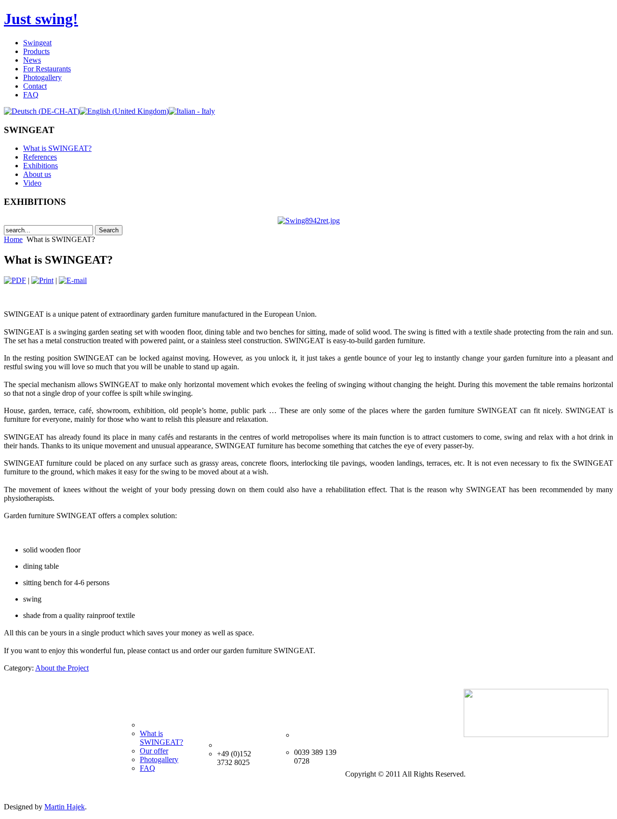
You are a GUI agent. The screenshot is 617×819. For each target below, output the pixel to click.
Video (32, 183)
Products (36, 51)
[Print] (42, 280)
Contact (35, 86)
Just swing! (41, 18)
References (40, 157)
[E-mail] (73, 280)
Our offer (154, 751)
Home (13, 239)
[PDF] (15, 280)
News (32, 60)
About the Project (62, 668)
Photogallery (42, 77)
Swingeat (37, 43)
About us (37, 174)
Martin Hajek (64, 807)
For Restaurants (47, 69)
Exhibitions (40, 165)
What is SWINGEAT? (57, 148)
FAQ (31, 95)
